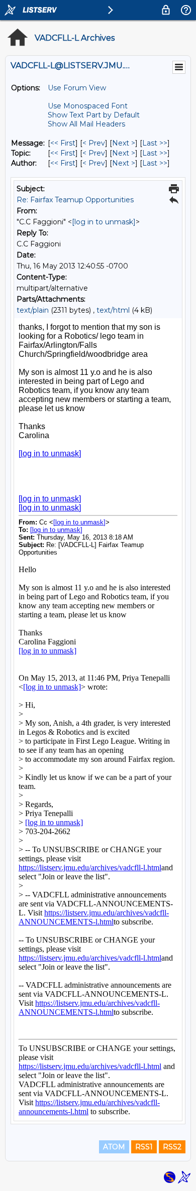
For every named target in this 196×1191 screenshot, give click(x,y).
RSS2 (172, 1146)
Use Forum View (77, 87)
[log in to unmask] (104, 221)
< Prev (93, 143)
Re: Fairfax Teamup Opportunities (75, 199)
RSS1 (144, 1146)
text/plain (33, 310)
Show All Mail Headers (86, 123)
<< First (62, 143)
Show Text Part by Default (94, 114)
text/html (113, 310)
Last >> (154, 143)
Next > (123, 143)
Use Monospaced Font (88, 105)
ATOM (114, 1146)
